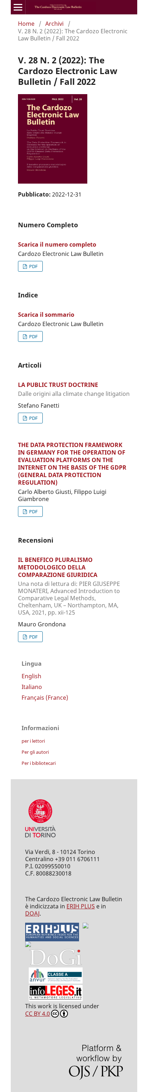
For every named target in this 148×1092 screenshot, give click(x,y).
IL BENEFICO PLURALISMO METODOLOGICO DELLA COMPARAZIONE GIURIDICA (69, 586)
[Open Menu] (18, 7)
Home (26, 23)
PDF (33, 266)
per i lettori (33, 741)
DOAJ (32, 913)
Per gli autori (35, 752)
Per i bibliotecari (39, 763)
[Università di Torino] (40, 839)
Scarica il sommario (46, 315)
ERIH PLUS (80, 906)
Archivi (54, 23)
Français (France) (45, 698)
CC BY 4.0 (37, 1014)
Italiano (32, 687)
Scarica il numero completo (57, 244)
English (31, 676)
